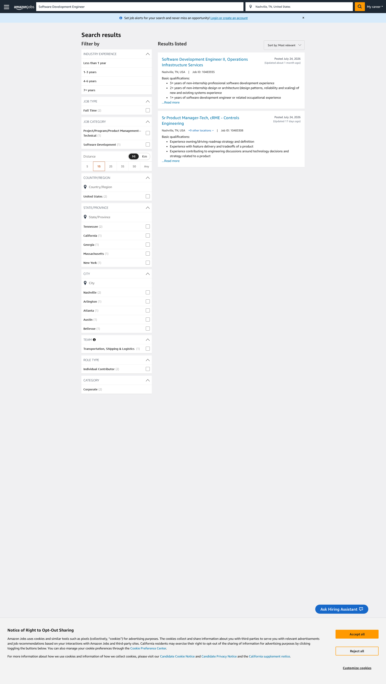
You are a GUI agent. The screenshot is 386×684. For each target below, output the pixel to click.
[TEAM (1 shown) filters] (148, 340)
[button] (7, 7)
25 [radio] (110, 166)
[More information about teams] (94, 339)
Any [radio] (146, 166)
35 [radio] (122, 166)
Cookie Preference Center (148, 648)
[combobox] (139, 6)
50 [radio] (134, 166)
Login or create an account (229, 18)
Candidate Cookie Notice (177, 656)
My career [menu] (374, 7)
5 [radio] (87, 166)
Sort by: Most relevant (281, 45)
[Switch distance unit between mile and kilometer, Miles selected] (134, 156)
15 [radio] (99, 166)
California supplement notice (269, 656)
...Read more (171, 102)
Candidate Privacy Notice (219, 656)
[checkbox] (116, 110)
